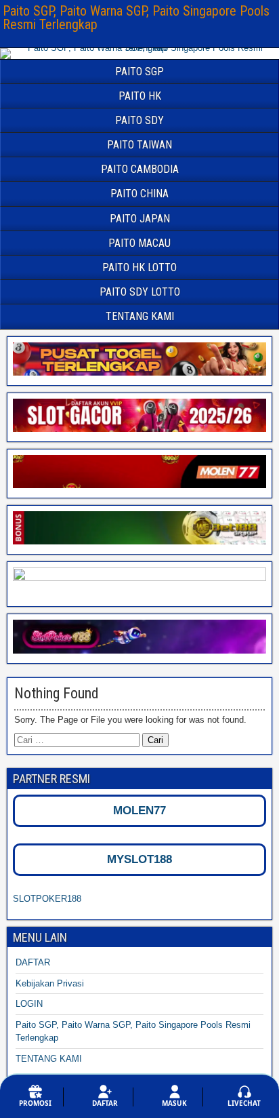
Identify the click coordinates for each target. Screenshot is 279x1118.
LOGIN (29, 1004)
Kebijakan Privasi (50, 983)
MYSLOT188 (139, 859)
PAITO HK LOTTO (139, 267)
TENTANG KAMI (140, 316)
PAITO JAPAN (140, 218)
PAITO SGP (139, 71)
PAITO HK (140, 95)
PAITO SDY (139, 120)
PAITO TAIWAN (139, 144)
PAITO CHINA (139, 193)
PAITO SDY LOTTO (140, 291)
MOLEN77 (139, 810)
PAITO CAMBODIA (140, 169)
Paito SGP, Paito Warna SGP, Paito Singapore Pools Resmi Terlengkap (136, 18)
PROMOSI (35, 1103)
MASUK (174, 1103)
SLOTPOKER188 (47, 899)
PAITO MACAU (139, 243)
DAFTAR (33, 962)
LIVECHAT (244, 1103)
